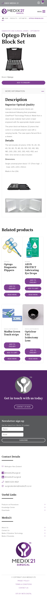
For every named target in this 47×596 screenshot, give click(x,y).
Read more (12, 295)
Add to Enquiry (23, 83)
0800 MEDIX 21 (11, 3)
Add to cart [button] (33, 288)
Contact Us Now (23, 407)
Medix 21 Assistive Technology (12, 533)
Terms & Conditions (23, 584)
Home (6, 18)
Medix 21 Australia (8, 536)
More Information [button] (15, 91)
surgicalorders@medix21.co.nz (17, 486)
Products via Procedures (10, 505)
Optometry (23, 18)
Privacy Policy (23, 581)
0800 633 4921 (11, 482)
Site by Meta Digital (24, 594)
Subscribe (23, 440)
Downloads (5, 510)
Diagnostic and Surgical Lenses (15, 31)
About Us (5, 528)
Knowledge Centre (8, 507)
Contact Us (5, 530)
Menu (39, 12)
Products (13, 18)
